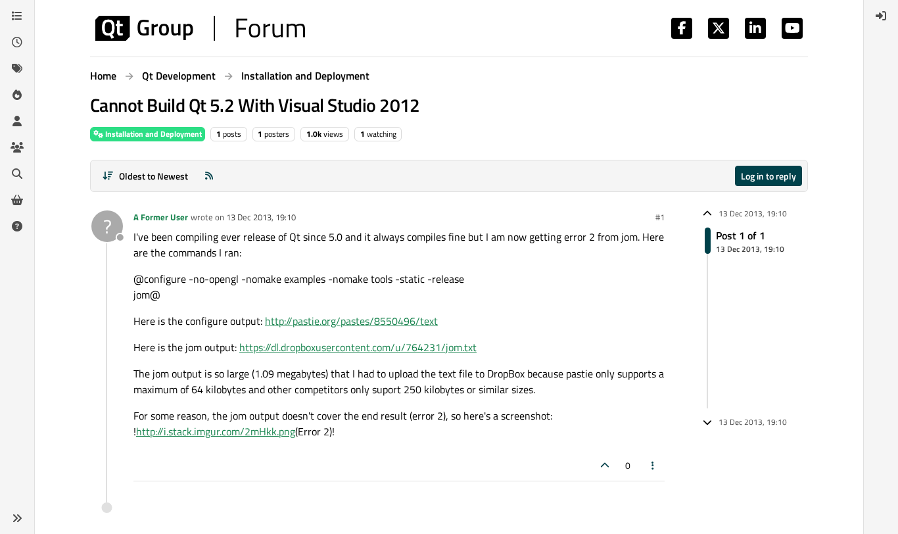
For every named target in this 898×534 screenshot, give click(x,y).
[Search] (17, 173)
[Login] (881, 15)
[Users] (17, 121)
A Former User (160, 217)
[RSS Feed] (209, 176)
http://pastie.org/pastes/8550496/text (351, 321)
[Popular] (17, 94)
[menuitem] (881, 15)
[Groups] (17, 147)
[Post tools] (653, 465)
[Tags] (17, 68)
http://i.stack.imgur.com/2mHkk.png (215, 431)
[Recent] (17, 42)
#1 (660, 217)
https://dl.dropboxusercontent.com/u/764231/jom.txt (358, 347)
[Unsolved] (17, 226)
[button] (17, 518)
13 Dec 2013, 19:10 (261, 217)
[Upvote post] (605, 465)
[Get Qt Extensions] (17, 199)
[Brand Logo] (200, 28)
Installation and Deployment (152, 134)
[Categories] (17, 15)
